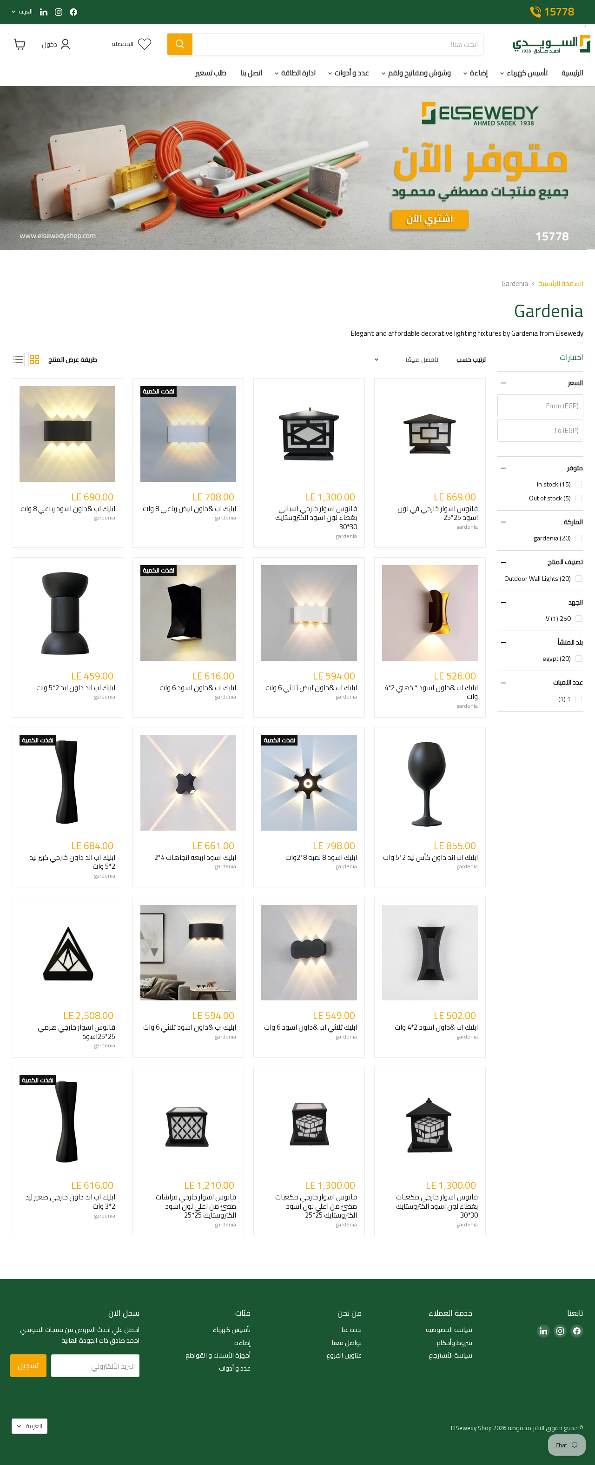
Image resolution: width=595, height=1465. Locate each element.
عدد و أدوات (351, 73)
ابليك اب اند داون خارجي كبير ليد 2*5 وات (72, 862)
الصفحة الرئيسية (560, 283)
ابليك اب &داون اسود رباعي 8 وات (67, 508)
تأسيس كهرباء (526, 73)
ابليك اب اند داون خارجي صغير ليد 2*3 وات (70, 1201)
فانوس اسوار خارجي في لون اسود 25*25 (437, 513)
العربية (26, 11)
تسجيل (28, 1365)
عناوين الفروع (344, 1355)
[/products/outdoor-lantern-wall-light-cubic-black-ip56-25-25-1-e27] (188, 1123)
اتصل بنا (251, 73)
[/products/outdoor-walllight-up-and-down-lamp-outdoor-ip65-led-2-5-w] (430, 783)
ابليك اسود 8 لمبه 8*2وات (321, 857)
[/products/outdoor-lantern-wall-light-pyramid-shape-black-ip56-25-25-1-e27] (67, 953)
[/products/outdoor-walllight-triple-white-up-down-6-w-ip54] (309, 613)
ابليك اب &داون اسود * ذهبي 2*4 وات (431, 692)
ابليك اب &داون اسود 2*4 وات (436, 1027)
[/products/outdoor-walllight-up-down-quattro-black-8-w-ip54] (67, 434)
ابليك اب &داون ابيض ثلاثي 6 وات (311, 687)
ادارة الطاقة (298, 73)
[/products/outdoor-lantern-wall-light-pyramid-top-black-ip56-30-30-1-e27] (309, 434)
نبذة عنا (352, 1330)
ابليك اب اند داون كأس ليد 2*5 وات (430, 857)
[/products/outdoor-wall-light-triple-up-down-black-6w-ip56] (309, 953)
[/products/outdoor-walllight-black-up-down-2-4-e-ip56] (430, 953)
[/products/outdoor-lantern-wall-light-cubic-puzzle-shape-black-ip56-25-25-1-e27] (309, 1123)
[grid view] (34, 359)
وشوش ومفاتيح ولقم (419, 73)
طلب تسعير (211, 73)
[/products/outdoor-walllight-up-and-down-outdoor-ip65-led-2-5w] (67, 613)
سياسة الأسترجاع (450, 1355)
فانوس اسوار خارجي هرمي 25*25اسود (76, 1031)
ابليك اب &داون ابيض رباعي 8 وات (189, 508)
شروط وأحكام (454, 1343)
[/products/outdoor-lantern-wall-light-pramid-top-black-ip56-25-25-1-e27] (430, 434)
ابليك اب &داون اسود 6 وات (197, 687)
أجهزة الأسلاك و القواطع (218, 1355)
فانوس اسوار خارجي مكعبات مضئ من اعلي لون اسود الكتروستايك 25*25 (316, 1206)
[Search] (179, 44)
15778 (559, 12)
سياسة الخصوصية (449, 1330)
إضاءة (478, 73)
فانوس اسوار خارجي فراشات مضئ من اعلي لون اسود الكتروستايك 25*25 (196, 1206)
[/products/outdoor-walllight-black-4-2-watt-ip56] (188, 783)
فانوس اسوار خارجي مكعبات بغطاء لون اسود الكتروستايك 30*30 (437, 1206)
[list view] (18, 359)
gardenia (467, 526)
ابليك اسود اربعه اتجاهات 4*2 (195, 857)
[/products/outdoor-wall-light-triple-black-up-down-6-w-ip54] (188, 953)
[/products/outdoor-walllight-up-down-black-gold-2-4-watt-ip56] (430, 613)
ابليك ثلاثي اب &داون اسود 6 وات (310, 1027)
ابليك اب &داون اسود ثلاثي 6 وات (189, 1027)
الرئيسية (572, 73)
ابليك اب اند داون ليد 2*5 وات (75, 687)
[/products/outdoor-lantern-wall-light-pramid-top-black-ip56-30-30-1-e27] (430, 1123)
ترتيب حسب (471, 359)
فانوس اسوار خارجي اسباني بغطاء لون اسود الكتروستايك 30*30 (316, 517)
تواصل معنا (347, 1343)
